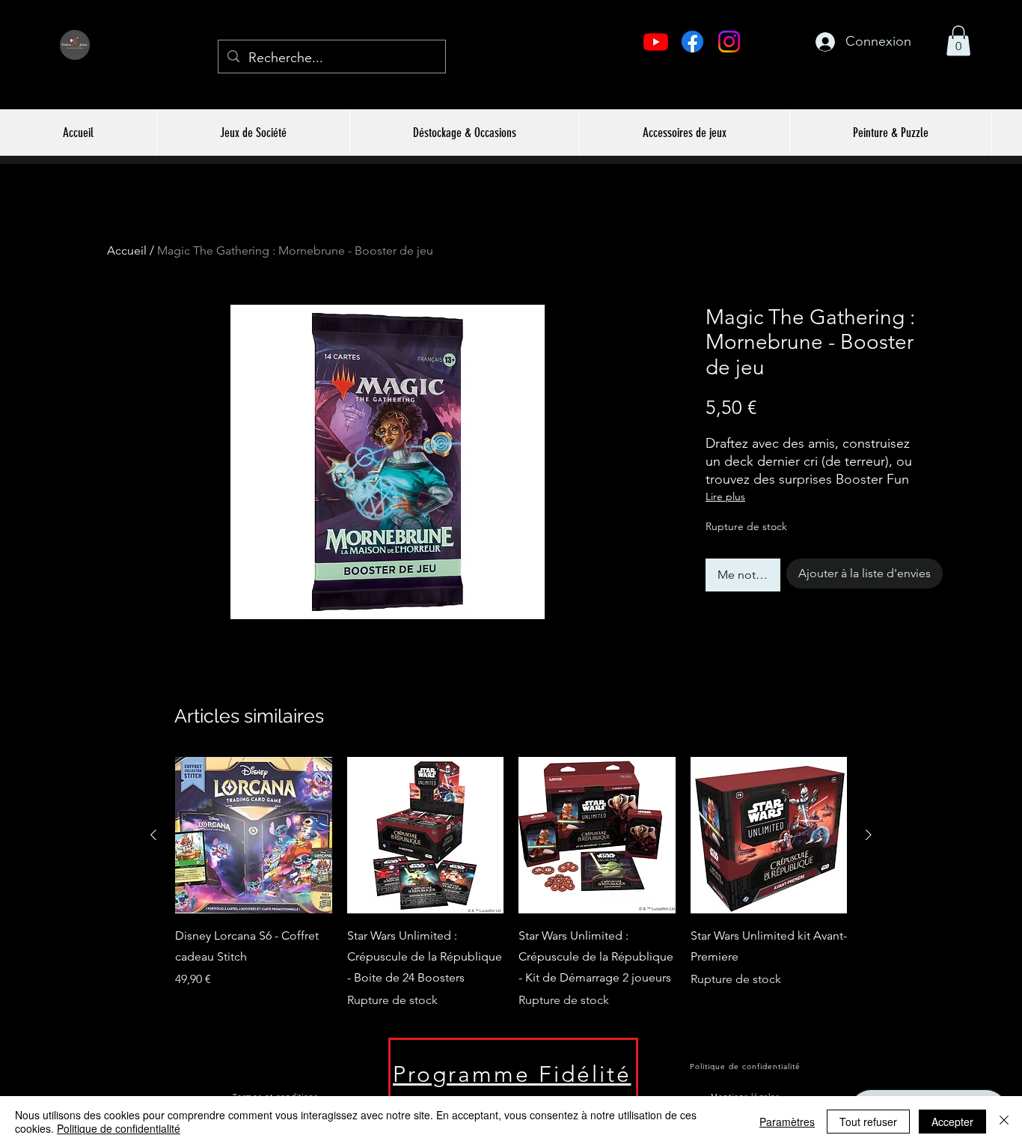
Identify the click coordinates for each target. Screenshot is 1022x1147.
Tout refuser (868, 1121)
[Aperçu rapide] (253, 835)
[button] (958, 40)
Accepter (952, 1121)
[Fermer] (1004, 1121)
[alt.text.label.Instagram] (729, 41)
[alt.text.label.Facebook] (692, 41)
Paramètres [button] (787, 1121)
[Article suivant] (869, 835)
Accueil (127, 250)
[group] (511, 883)
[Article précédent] (153, 835)
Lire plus (725, 496)
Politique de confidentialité (118, 1128)
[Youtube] (655, 41)
